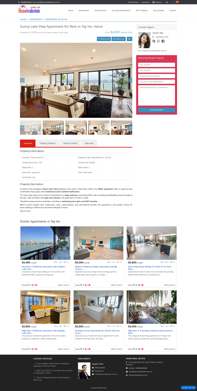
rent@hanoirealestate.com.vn (48, 2)
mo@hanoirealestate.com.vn (154, 50)
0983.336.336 (189, 388)
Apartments (84, 10)
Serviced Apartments (121, 10)
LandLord (145, 2)
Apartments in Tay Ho (56, 19)
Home (70, 10)
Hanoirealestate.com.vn (138, 375)
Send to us (120, 39)
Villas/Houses (100, 10)
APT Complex (142, 10)
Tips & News (158, 10)
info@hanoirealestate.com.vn (106, 374)
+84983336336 (25, 2)
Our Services (133, 2)
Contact (172, 10)
